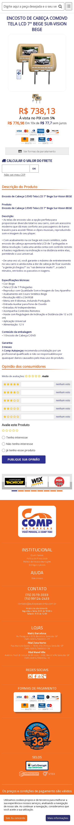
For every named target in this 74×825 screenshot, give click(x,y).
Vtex (49, 774)
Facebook (34, 676)
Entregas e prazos (37, 565)
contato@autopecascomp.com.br (37, 603)
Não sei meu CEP (14, 174)
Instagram (30, 676)
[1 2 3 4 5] (10, 430)
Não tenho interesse (19, 444)
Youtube (39, 676)
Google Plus (44, 676)
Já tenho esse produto (20, 450)
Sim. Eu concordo (15, 818)
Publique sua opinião (24, 459)
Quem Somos (37, 555)
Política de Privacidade (37, 558)
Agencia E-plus (29, 774)
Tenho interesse (17, 437)
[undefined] (37, 62)
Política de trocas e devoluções (37, 561)
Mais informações (58, 818)
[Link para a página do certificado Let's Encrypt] (37, 765)
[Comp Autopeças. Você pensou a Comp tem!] (37, 521)
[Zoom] (37, 98)
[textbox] (33, 6)
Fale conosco (37, 578)
